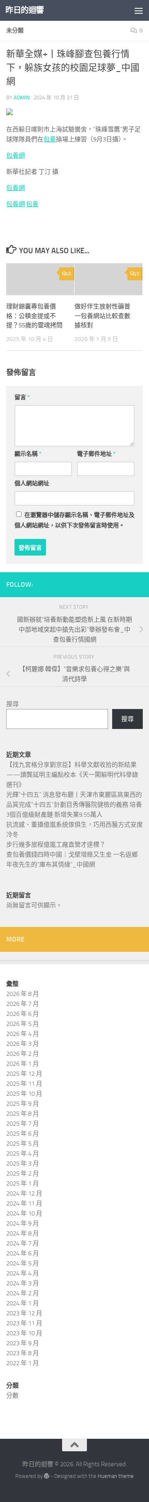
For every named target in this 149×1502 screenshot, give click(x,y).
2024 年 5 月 (22, 1263)
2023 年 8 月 (22, 1353)
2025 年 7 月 (22, 1123)
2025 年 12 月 (24, 1073)
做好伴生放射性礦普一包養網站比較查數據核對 (102, 316)
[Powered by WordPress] (46, 1476)
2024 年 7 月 (22, 1243)
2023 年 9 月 (22, 1343)
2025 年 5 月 (22, 1143)
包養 (49, 139)
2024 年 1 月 (22, 1303)
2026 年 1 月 (22, 1063)
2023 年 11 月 (24, 1323)
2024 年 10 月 (24, 1213)
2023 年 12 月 (24, 1313)
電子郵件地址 (96, 453)
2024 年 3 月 (22, 1283)
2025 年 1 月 (22, 1183)
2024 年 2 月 (22, 1293)
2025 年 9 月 (22, 1103)
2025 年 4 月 (22, 1153)
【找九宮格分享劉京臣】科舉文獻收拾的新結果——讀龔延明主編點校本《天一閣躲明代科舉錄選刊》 (72, 774)
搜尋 (12, 704)
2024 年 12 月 (24, 1193)
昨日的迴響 (24, 10)
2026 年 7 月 (22, 1004)
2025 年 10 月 (24, 1093)
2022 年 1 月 (22, 1363)
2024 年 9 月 (22, 1223)
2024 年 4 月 (22, 1273)
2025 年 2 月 (22, 1173)
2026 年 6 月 (22, 1014)
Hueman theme (116, 1476)
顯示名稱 (27, 453)
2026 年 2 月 (22, 1053)
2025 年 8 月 (22, 1113)
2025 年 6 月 (22, 1133)
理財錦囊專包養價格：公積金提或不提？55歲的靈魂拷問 (34, 316)
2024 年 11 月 (24, 1203)
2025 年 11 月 (24, 1083)
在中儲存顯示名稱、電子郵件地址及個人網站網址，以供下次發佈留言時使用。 (74, 520)
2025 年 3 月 (22, 1163)
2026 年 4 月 (22, 1034)
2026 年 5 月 (22, 1024)
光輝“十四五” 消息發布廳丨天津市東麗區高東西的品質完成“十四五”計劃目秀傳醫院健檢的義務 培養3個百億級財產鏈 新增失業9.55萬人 (74, 804)
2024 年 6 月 (22, 1253)
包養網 (15, 155)
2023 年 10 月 (24, 1333)
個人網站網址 (31, 483)
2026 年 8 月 (22, 994)
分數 (12, 1395)
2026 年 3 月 (22, 1043)
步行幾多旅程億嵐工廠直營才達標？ (56, 844)
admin (22, 97)
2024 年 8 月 (22, 1233)
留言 (22, 397)
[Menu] (138, 10)
